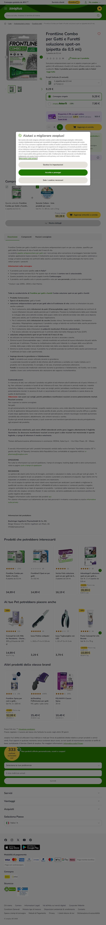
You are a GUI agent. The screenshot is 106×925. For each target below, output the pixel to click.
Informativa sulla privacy (28, 158)
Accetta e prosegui (53, 172)
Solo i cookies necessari (53, 180)
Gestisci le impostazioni (53, 165)
